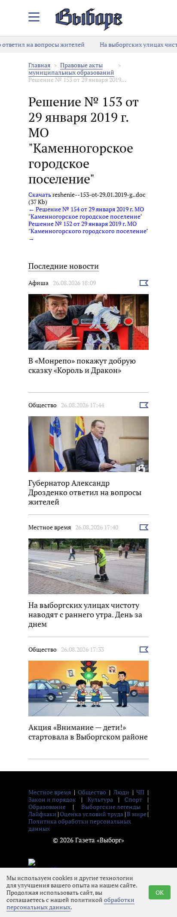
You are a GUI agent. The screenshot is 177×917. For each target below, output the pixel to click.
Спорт (133, 799)
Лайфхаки (42, 814)
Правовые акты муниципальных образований (71, 68)
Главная (39, 65)
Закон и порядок (52, 799)
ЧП (140, 792)
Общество (42, 405)
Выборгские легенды (110, 807)
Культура (100, 799)
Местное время (49, 527)
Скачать (39, 194)
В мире (136, 814)
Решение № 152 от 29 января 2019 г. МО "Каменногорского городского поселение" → (88, 230)
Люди (121, 792)
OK (160, 892)
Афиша (38, 282)
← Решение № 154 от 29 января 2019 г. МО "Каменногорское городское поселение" (86, 212)
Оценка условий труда (91, 814)
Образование (47, 807)
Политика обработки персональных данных (79, 825)
